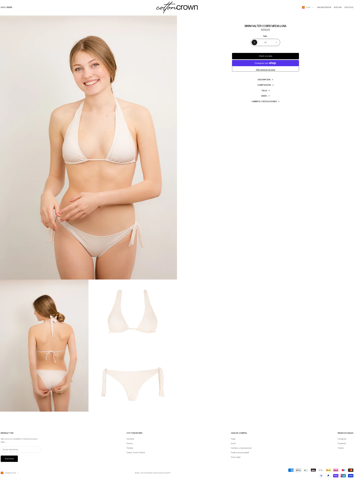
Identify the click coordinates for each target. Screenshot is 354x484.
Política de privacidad (240, 452)
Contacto (130, 439)
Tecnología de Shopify (162, 473)
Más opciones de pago (265, 69)
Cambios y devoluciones (241, 448)
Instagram (342, 439)
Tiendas (130, 448)
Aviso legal (235, 457)
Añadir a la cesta (265, 56)
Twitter (341, 448)
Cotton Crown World (136, 452)
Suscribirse (9, 458)
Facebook (342, 443)
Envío (233, 443)
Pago (233, 439)
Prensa (129, 443)
